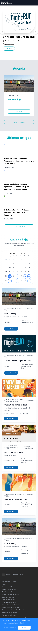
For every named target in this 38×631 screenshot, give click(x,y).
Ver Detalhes (10, 329)
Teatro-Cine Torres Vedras (10, 605)
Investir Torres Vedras (9, 589)
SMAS (4, 584)
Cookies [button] (22, 623)
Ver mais (9, 48)
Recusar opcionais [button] (10, 627)
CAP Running (14, 99)
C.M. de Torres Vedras (9, 581)
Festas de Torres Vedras (9, 612)
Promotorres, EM (7, 587)
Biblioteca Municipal (8, 597)
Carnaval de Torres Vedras (10, 607)
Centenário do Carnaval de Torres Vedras (15, 610)
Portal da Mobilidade (8, 592)
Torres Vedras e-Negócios (10, 594)
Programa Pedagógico (9, 602)
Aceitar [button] (24, 627)
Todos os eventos (19, 122)
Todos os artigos (19, 226)
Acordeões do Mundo (9, 615)
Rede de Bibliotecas (8, 599)
